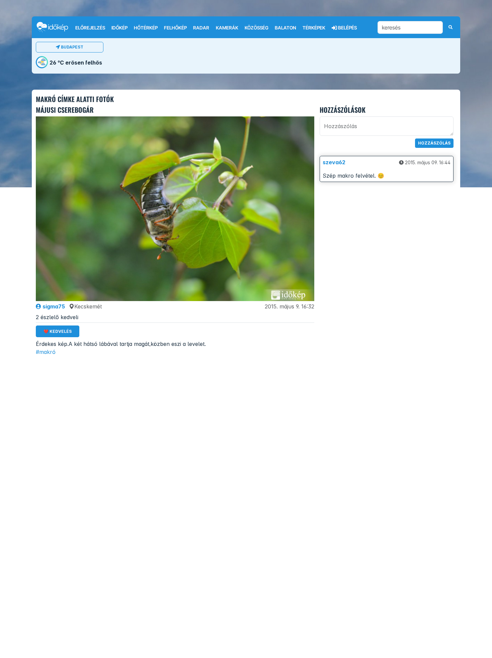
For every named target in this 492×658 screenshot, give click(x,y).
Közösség (256, 27)
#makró (46, 352)
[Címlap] (55, 27)
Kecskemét (88, 306)
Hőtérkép (146, 27)
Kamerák (227, 27)
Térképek (314, 27)
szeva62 (334, 162)
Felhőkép (175, 27)
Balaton (285, 27)
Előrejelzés (90, 27)
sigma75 (53, 306)
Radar (201, 27)
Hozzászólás (434, 143)
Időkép (119, 27)
